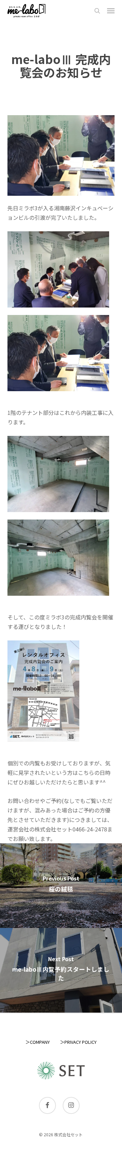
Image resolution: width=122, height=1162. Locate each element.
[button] (111, 10)
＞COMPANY (37, 1042)
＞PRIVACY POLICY (78, 1042)
